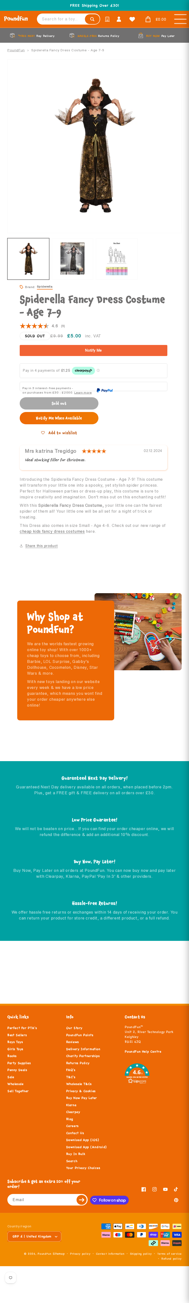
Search (72, 1161)
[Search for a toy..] (92, 19)
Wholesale (15, 1084)
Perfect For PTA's (22, 1028)
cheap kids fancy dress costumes (52, 531)
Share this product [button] (41, 546)
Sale (10, 1077)
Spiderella (45, 286)
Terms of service (169, 1253)
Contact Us (75, 1133)
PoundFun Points (80, 1035)
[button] (155, 19)
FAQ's (71, 1070)
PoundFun (16, 50)
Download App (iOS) (82, 1140)
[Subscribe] (82, 1200)
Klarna (71, 1105)
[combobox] (68, 19)
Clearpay (73, 1112)
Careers (72, 1126)
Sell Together (18, 1091)
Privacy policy (80, 1253)
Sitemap (59, 1253)
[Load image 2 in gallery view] (73, 259)
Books (12, 1056)
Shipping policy (141, 1253)
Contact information (110, 1253)
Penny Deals (17, 1070)
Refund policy (171, 1258)
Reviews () (42, 326)
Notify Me (93, 350)
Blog (69, 1119)
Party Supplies (19, 1063)
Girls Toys (15, 1049)
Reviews (72, 1042)
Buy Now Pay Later (81, 1098)
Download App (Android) (86, 1147)
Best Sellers (17, 1035)
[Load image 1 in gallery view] (28, 259)
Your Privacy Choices (83, 1168)
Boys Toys (15, 1042)
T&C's (71, 1077)
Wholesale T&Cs (79, 1084)
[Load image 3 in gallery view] (117, 259)
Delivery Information (83, 1049)
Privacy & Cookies (81, 1091)
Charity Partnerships (83, 1056)
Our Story (74, 1028)
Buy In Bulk (75, 1154)
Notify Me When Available (59, 418)
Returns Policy (78, 1063)
